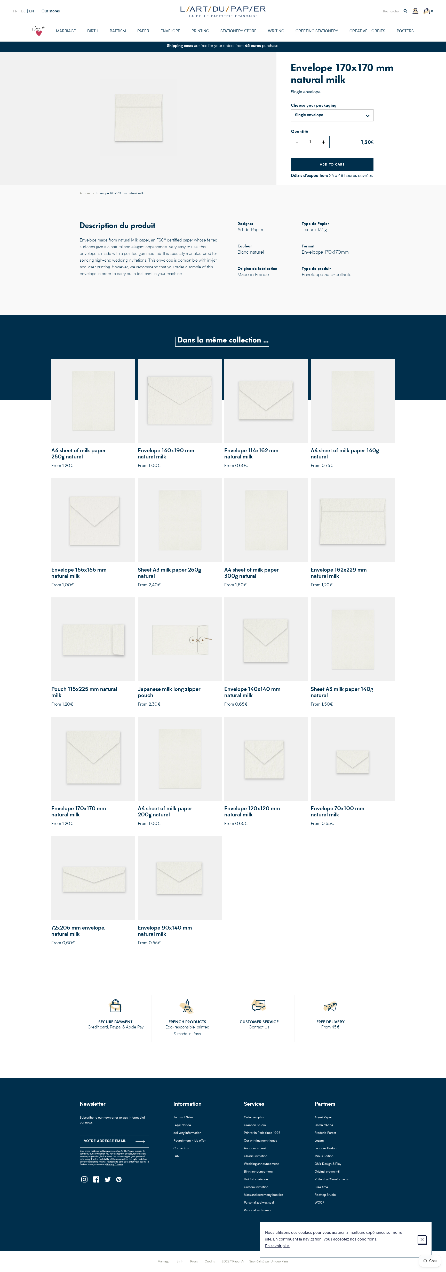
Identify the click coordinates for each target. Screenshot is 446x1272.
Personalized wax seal (259, 1202)
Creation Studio (255, 1125)
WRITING (276, 31)
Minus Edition (324, 1156)
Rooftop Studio (325, 1195)
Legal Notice (182, 1125)
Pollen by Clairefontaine (331, 1179)
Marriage (164, 1261)
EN (31, 11)
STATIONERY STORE (238, 31)
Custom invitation (256, 1187)
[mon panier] (427, 11)
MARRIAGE (66, 31)
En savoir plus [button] (277, 1246)
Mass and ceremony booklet (263, 1195)
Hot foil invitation (256, 1179)
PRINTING (200, 31)
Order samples (254, 1117)
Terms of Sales (183, 1117)
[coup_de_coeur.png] (38, 31)
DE (23, 11)
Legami (319, 1140)
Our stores (51, 11)
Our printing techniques (260, 1140)
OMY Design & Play (328, 1164)
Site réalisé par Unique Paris (268, 1261)
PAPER (143, 31)
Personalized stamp (257, 1210)
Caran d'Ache (324, 1125)
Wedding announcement (261, 1164)
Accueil (85, 193)
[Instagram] (84, 1180)
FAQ (176, 1156)
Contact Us (259, 1027)
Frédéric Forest (325, 1133)
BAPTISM (118, 31)
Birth (180, 1261)
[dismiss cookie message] (422, 1239)
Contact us (181, 1148)
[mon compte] (415, 11)
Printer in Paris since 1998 (262, 1133)
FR (15, 11)
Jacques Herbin (326, 1148)
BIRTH (92, 31)
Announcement (255, 1148)
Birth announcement (258, 1171)
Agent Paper (323, 1117)
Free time (321, 1187)
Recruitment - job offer (189, 1140)
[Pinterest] (119, 1180)
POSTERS (405, 31)
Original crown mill (327, 1171)
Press (194, 1261)
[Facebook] (95, 1180)
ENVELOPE (170, 31)
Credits (210, 1261)
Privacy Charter (114, 1165)
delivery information (187, 1133)
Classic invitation (255, 1156)
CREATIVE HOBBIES (367, 31)
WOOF (319, 1202)
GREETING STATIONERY (317, 31)
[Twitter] (107, 1180)
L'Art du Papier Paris (223, 11)
